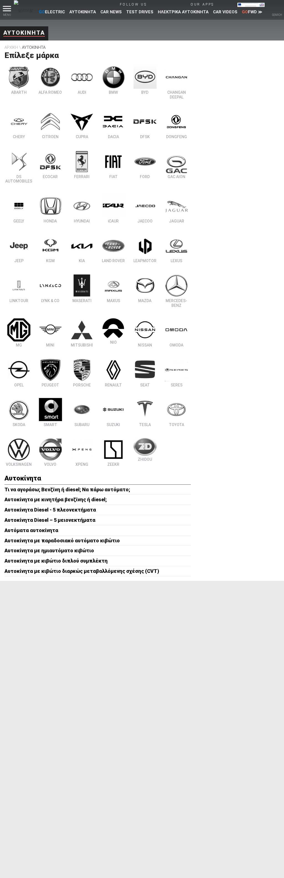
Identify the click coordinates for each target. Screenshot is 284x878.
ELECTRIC (52, 11)
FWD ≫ (252, 11)
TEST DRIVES (139, 11)
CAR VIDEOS (225, 11)
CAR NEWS (111, 11)
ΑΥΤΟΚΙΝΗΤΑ (82, 11)
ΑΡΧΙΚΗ (11, 47)
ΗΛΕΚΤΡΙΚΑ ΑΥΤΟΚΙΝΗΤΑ (183, 11)
